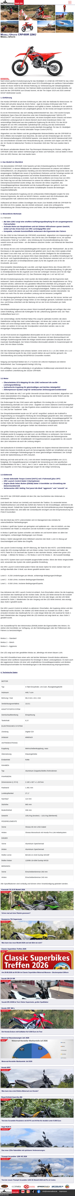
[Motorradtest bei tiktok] (33, 1191)
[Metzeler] (57, 1187)
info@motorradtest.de (49, 1191)
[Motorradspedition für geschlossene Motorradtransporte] (43, 1187)
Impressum (63, 1191)
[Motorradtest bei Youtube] (23, 1191)
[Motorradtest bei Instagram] (28, 1191)
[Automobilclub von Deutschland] (29, 1187)
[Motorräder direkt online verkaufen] (16, 1187)
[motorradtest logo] (9, 1191)
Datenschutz (4, 1195)
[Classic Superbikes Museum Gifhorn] (67, 1187)
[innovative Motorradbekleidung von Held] (4, 1187)
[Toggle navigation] (69, 2)
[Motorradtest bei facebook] (38, 1191)
